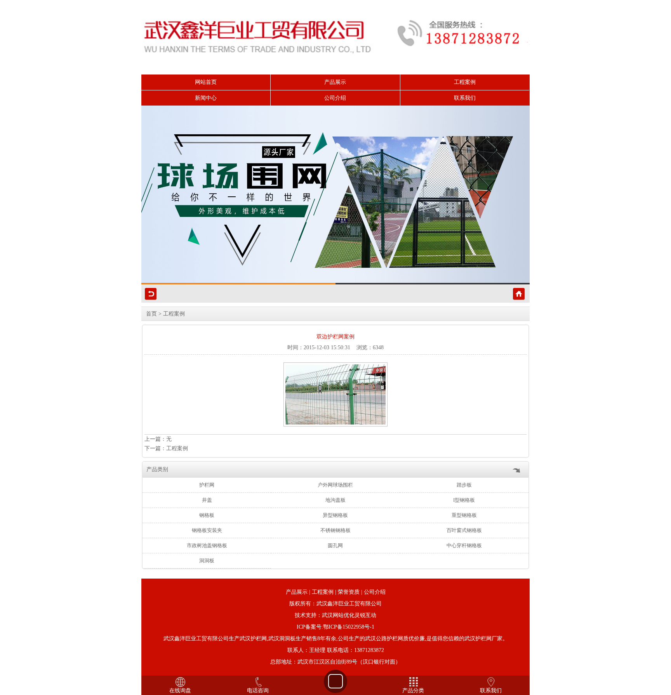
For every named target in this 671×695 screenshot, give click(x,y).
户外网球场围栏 (335, 485)
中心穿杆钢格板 (464, 545)
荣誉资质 (349, 592)
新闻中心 (206, 98)
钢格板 (206, 515)
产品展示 (335, 82)
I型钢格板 (464, 500)
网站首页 (206, 82)
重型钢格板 (464, 515)
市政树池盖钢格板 (207, 545)
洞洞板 (206, 560)
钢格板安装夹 (207, 530)
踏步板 (464, 485)
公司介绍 (335, 98)
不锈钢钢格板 (335, 530)
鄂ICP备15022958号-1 (348, 627)
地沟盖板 (335, 500)
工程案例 (465, 82)
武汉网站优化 (338, 615)
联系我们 (465, 98)
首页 (151, 314)
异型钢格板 (335, 515)
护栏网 (206, 485)
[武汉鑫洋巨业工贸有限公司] (335, 195)
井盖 (207, 500)
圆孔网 (335, 545)
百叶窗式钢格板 (464, 530)
